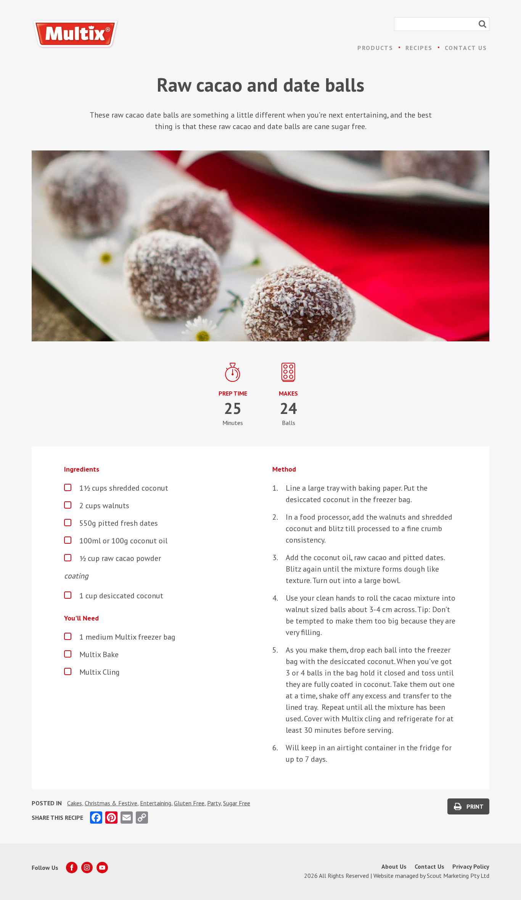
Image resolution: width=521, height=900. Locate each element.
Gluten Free (189, 803)
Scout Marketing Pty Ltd (458, 875)
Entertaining (155, 803)
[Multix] (75, 34)
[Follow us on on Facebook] (71, 867)
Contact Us (466, 48)
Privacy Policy (470, 866)
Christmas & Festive (111, 803)
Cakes (74, 803)
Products (375, 48)
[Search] (482, 24)
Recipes (419, 48)
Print (475, 806)
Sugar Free (236, 803)
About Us (394, 866)
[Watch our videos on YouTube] (102, 867)
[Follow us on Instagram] (87, 867)
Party (213, 803)
